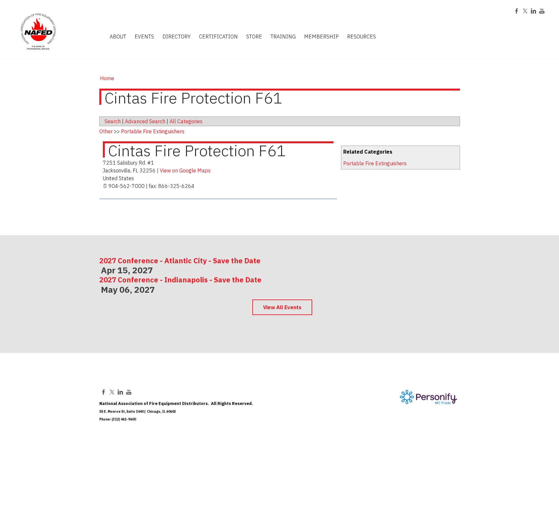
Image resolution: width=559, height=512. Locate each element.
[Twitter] (525, 11)
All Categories (186, 121)
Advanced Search (145, 121)
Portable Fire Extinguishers (375, 163)
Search (112, 121)
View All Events (282, 307)
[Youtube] (541, 11)
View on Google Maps (185, 170)
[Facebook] (516, 11)
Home (107, 78)
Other (106, 131)
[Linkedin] (533, 11)
